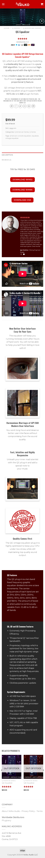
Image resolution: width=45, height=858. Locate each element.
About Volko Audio (11, 811)
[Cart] (42, 4)
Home (6, 28)
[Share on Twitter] (20, 106)
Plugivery (6, 820)
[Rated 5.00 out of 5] (7, 787)
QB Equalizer (29, 783)
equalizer (35, 136)
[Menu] (3, 4)
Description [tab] (7, 155)
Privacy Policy (28, 811)
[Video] (41, 21)
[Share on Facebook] (16, 106)
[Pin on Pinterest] (29, 106)
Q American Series (32, 28)
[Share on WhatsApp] (12, 106)
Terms (39, 811)
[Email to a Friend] (25, 106)
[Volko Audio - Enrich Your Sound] (22, 4)
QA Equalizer (7, 783)
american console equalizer (20, 136)
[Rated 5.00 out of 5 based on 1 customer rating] (22, 39)
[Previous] (1, 775)
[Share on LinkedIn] (33, 106)
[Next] (43, 775)
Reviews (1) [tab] (6, 160)
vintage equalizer (12, 138)
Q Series (16, 28)
